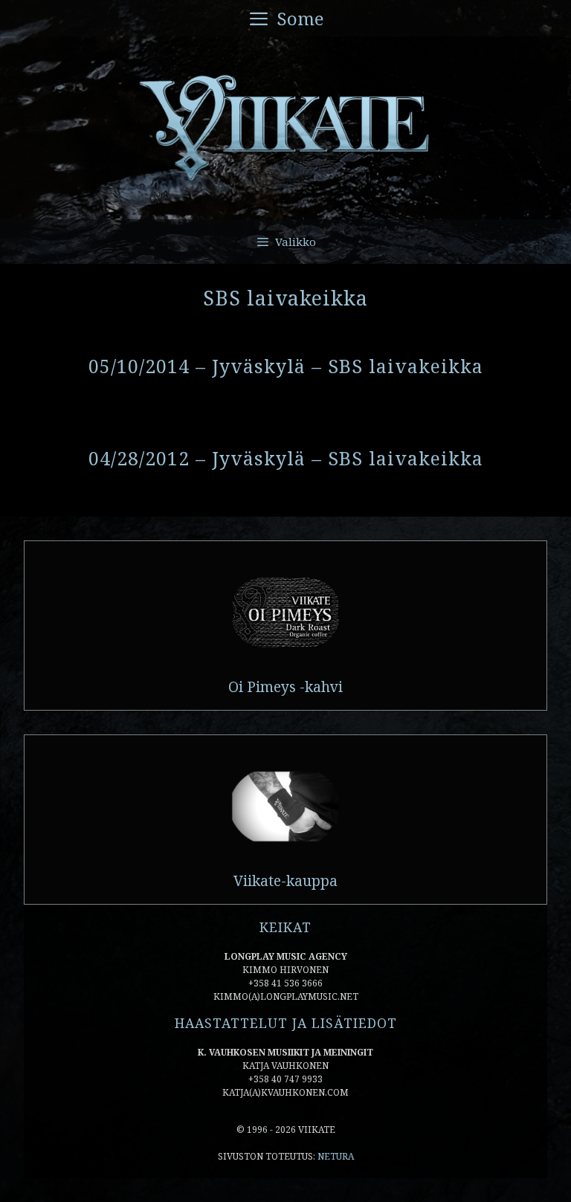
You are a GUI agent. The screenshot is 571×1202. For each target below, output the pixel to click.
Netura (335, 1156)
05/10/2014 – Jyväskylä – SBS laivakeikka (285, 365)
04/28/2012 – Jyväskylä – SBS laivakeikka (285, 458)
